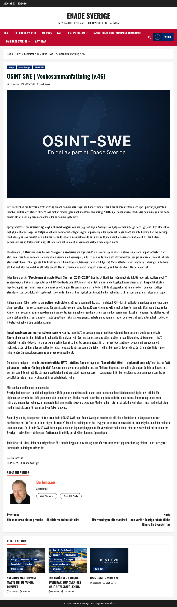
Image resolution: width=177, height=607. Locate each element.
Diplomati (25, 559)
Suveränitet (16, 564)
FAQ (59, 33)
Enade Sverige (88, 15)
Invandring (57, 559)
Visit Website (47, 496)
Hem (5, 33)
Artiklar (40, 41)
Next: (131, 519)
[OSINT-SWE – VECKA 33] (109, 560)
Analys (11, 67)
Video (167, 37)
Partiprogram (76, 33)
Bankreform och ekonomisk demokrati (117, 33)
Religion (69, 559)
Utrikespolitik (17, 568)
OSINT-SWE (39, 67)
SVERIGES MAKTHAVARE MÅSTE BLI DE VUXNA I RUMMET (22, 582)
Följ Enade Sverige (24, 33)
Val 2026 (46, 33)
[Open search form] (149, 37)
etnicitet (56, 554)
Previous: (43, 517)
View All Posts (70, 496)
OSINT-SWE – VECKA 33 (104, 578)
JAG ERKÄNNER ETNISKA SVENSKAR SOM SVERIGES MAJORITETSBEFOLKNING (65, 582)
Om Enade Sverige (16, 41)
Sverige (28, 564)
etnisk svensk (70, 554)
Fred (35, 559)
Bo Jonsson (14, 84)
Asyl (54, 550)
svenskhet (57, 568)
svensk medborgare (61, 564)
